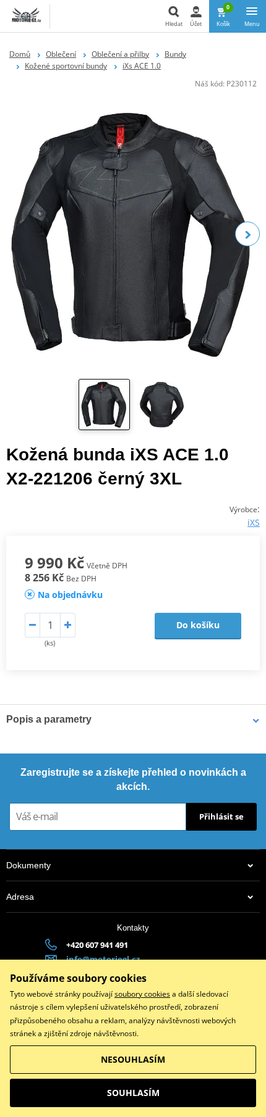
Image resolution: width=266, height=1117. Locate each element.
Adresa (20, 897)
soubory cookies (142, 994)
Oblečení (61, 54)
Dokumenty (28, 865)
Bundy (175, 54)
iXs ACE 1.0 (141, 65)
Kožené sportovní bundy (66, 65)
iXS (253, 522)
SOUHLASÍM (133, 1092)
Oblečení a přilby (120, 54)
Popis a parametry (49, 719)
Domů (19, 54)
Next (247, 234)
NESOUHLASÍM (133, 1059)
